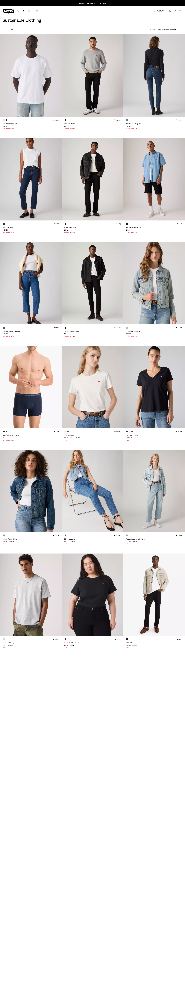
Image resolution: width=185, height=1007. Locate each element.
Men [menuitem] (23, 11)
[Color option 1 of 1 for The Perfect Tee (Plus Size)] (65, 639)
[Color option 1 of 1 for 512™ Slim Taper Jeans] (65, 327)
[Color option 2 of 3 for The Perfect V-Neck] (129, 431)
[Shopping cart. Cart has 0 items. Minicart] (180, 11)
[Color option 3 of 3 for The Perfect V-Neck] (132, 431)
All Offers (103, 3)
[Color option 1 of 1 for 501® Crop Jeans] (4, 224)
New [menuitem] (18, 11)
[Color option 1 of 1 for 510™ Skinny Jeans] (127, 639)
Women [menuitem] (30, 11)
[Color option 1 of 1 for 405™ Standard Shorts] (127, 224)
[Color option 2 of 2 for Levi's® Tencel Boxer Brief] (6, 431)
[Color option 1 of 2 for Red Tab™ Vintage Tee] (4, 120)
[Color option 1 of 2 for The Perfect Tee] (65, 431)
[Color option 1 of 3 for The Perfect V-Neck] (127, 431)
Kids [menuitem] (37, 11)
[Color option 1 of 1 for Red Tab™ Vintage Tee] (4, 639)
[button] (175, 11)
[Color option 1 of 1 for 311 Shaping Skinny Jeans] (127, 120)
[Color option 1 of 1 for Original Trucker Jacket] (127, 327)
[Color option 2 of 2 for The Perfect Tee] (68, 431)
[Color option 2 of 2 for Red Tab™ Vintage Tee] (6, 120)
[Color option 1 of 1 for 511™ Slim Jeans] (65, 120)
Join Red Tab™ (159, 11)
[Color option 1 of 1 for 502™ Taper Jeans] (65, 224)
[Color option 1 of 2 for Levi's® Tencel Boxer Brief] (4, 431)
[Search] (170, 11)
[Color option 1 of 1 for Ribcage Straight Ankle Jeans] (4, 327)
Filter (11, 30)
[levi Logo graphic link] (9, 11)
